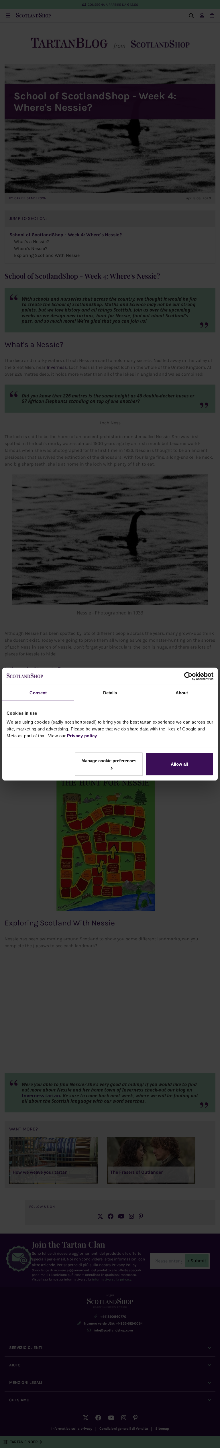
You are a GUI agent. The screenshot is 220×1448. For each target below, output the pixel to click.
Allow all (179, 764)
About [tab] (182, 692)
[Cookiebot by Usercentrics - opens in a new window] (188, 676)
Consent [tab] (38, 692)
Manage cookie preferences (108, 760)
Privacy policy (82, 735)
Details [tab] (110, 692)
